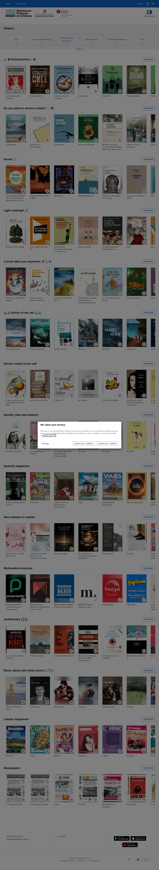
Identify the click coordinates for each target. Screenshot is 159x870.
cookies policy (48, 436)
